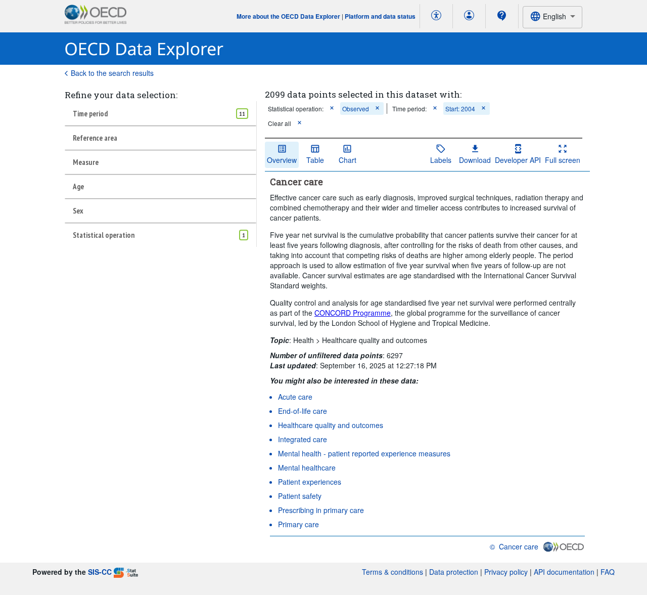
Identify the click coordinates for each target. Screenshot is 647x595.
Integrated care (302, 439)
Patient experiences (309, 482)
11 (242, 113)
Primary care (298, 524)
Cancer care (518, 546)
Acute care (295, 397)
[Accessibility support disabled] (436, 16)
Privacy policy (506, 572)
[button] (332, 108)
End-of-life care (302, 411)
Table (315, 160)
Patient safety (299, 496)
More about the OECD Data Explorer (288, 16)
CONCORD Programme (352, 313)
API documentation (564, 572)
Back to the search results (112, 73)
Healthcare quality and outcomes (330, 425)
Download (475, 160)
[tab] (160, 113)
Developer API (518, 160)
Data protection (453, 572)
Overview (282, 160)
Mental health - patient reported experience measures (364, 453)
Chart (347, 160)
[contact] (502, 16)
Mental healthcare (307, 467)
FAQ (607, 572)
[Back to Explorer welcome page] (144, 48)
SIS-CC (100, 572)
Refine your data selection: (121, 95)
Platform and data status (380, 16)
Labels (440, 160)
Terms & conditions (392, 572)
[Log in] (469, 16)
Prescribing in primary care (321, 510)
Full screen (562, 160)
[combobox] (552, 17)
